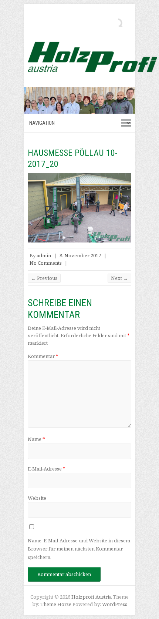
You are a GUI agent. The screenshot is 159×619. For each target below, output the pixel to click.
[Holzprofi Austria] (92, 57)
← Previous (44, 278)
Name (36, 439)
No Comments (46, 263)
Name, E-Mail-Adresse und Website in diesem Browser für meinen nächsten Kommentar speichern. (79, 549)
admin (44, 255)
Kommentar (43, 356)
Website (37, 498)
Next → (119, 278)
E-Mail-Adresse (46, 468)
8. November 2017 (80, 255)
